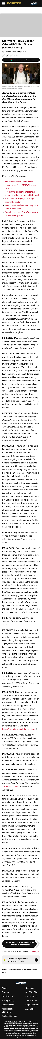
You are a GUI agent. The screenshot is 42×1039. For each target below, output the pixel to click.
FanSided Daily (8, 996)
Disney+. (35, 951)
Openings (29, 988)
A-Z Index (29, 1009)
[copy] (15, 55)
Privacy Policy (8, 1000)
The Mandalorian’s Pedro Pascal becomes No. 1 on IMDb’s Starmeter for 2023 (21, 185)
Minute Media (13, 1022)
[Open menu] (3, 3)
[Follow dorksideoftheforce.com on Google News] (36, 960)
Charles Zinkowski (12, 52)
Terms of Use (31, 1000)
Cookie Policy (8, 1004)
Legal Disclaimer (32, 1004)
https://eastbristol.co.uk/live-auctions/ (19, 729)
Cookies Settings (9, 1016)
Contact (5, 992)
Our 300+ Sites (31, 992)
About (4, 988)
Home (4, 969)
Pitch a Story (31, 996)
